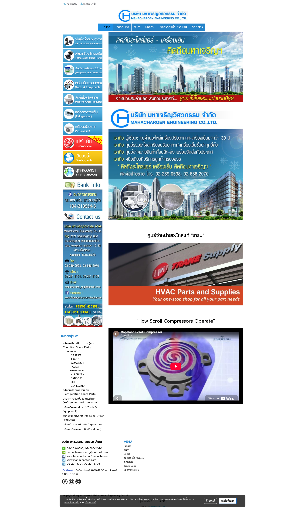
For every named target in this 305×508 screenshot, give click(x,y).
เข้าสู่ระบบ (71, 3)
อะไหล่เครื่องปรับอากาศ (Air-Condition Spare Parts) (79, 345)
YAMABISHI (77, 363)
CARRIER (76, 355)
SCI (73, 382)
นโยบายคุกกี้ (90, 502)
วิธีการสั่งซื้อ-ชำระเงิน (173, 27)
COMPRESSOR (75, 371)
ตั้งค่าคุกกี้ (210, 500)
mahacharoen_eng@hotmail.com (87, 452)
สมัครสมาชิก (89, 3)
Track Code (130, 466)
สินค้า (137, 27)
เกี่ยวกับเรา (122, 27)
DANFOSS (76, 378)
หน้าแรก (106, 27)
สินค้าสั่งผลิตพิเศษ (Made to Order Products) (83, 418)
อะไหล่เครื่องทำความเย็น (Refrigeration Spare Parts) (79, 392)
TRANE (75, 359)
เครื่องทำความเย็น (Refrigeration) (82, 424)
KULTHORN (77, 374)
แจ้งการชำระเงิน (131, 470)
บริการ (127, 454)
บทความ (150, 27)
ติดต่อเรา (197, 27)
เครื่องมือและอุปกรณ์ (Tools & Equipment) (80, 409)
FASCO (75, 367)
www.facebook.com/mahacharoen (88, 456)
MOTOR (71, 351)
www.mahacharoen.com (81, 460)
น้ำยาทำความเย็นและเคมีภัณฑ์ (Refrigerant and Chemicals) (80, 400)
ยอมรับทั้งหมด (227, 500)
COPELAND (78, 386)
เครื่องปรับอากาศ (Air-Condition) (82, 429)
